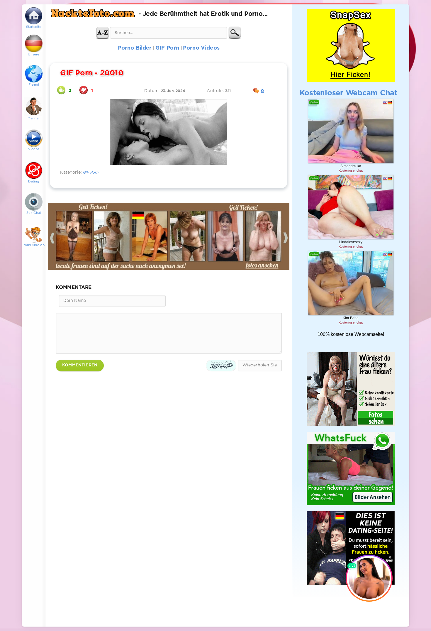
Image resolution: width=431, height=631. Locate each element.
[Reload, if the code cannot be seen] (221, 365)
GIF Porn (91, 172)
